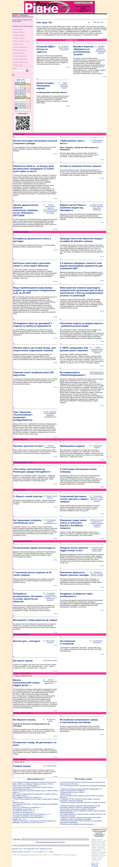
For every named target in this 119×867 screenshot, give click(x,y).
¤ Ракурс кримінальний (20, 47)
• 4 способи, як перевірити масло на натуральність (29, 814)
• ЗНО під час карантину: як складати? (25, 807)
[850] (34, 810)
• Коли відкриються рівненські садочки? (25, 797)
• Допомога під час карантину (22, 812)
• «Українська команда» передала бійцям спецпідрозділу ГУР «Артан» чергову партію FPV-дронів (81, 789)
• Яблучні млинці (65, 794)
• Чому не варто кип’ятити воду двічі (24, 785)
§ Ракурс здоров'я (20, 439)
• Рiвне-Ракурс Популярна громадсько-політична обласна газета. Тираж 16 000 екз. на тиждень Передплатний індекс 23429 (34, 783)
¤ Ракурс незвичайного (20, 59)
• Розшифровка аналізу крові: (22, 809)
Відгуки (20, 852)
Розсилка (27, 852)
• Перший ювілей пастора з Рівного (72, 792)
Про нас (14, 852)
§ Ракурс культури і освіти (23, 462)
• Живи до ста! (17, 802)
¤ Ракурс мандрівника (20, 56)
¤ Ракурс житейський (19, 50)
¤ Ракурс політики (18, 32)
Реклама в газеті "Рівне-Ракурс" (23, 26)
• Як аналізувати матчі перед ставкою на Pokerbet (77, 809)
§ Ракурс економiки (20, 232)
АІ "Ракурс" (95, 866)
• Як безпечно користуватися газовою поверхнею (77, 824)
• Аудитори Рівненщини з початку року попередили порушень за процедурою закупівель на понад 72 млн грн (34, 821)
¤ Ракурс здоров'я (18, 38)
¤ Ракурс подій (17, 29)
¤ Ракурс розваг (18, 65)
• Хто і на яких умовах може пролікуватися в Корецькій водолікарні (83, 785)
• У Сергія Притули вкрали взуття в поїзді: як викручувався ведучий (35, 799)
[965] (31, 789)
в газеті (51, 852)
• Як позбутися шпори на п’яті (22, 811)
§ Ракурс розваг (19, 759)
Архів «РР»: (20, 80)
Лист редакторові (29, 848)
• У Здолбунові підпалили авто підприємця (26, 816)
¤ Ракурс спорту (18, 44)
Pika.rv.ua (94, 864)
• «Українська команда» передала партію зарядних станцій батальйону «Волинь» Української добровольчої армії (80, 806)
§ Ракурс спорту (19, 490)
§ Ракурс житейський (21, 634)
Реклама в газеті (17, 848)
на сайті (39, 852)
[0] (53, 784)
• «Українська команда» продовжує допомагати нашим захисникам (83, 802)
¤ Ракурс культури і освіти (21, 41)
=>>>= (105, 38)
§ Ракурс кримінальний (22, 541)
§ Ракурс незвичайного (22, 673)
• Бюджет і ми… (17, 819)
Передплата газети (46, 848)
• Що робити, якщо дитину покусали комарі (26, 817)
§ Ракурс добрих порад (22, 713)
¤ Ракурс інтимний (18, 53)
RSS (37, 848)
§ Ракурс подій (18, 134)
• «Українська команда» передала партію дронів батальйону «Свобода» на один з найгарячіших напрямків (80, 818)
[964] (38, 785)
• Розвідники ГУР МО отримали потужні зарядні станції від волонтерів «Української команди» (80, 800)
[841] (34, 809)
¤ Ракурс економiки (19, 35)
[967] (34, 812)
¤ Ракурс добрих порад (20, 62)
